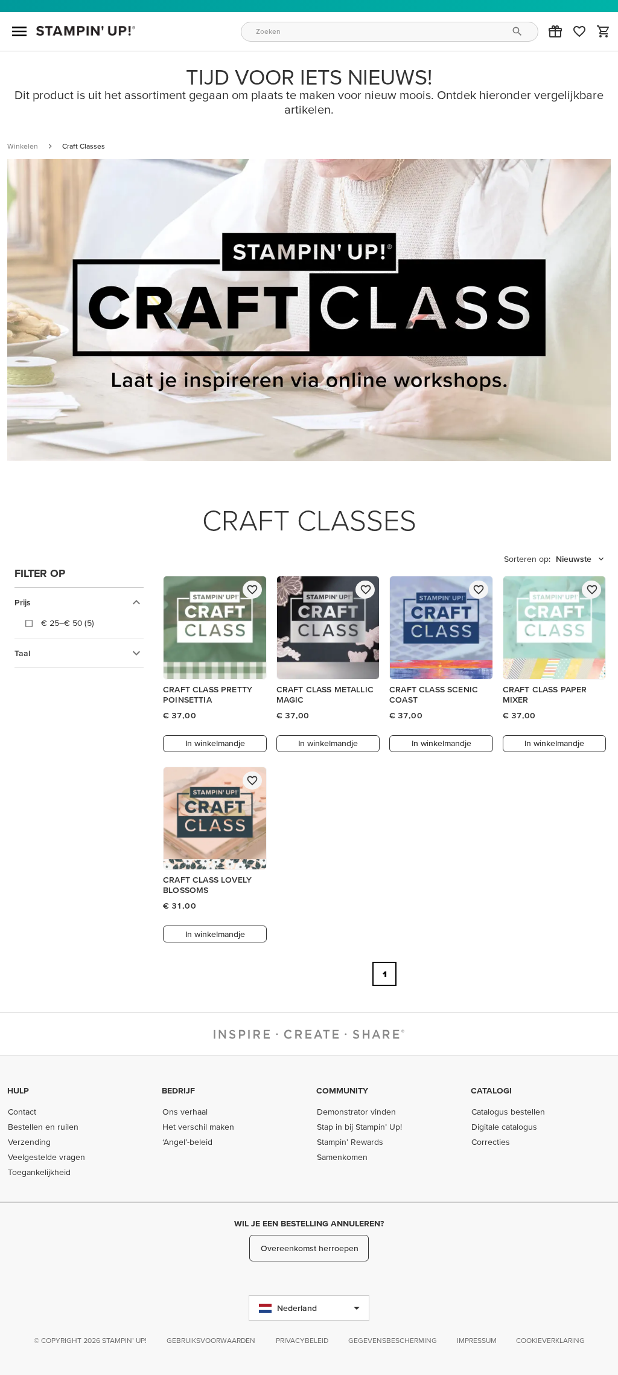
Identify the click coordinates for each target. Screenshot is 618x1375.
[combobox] (390, 32)
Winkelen (22, 146)
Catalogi (491, 1090)
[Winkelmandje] (603, 31)
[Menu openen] (19, 31)
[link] (579, 31)
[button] (555, 31)
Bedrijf (178, 1090)
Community (342, 1090)
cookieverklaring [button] (550, 1340)
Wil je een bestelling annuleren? (309, 1223)
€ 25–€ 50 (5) (67, 623)
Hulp (18, 1090)
